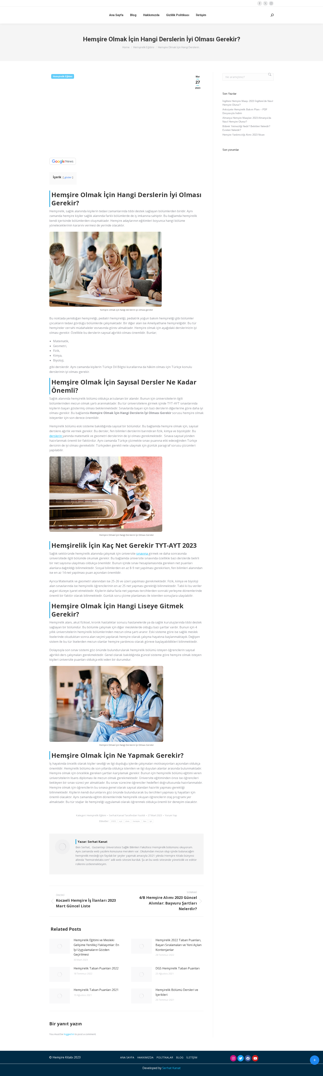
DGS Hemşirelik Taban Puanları (178, 968)
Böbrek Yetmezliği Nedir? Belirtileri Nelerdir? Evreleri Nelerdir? (246, 128)
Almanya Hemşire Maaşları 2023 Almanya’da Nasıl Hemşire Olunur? (246, 120)
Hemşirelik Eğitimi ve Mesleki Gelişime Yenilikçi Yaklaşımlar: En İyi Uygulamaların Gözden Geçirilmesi (96, 947)
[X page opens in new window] (265, 3)
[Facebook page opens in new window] (259, 3)
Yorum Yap (171, 815)
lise (144, 821)
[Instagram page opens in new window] (271, 3)
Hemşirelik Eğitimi (62, 76)
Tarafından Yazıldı (127, 815)
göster (68, 177)
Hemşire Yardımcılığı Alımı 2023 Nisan (243, 134)
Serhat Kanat (171, 1068)
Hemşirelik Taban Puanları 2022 (96, 968)
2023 (113, 821)
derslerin (56, 436)
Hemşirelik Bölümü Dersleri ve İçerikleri (177, 992)
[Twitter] (240, 1058)
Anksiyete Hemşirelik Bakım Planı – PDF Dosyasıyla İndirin (244, 111)
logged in (69, 1034)
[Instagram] (233, 1058)
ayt (120, 821)
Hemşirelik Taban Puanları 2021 (96, 990)
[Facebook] (248, 1058)
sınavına (142, 553)
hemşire (136, 821)
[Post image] (59, 946)
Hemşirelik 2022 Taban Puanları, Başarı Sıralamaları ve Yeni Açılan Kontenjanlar (179, 945)
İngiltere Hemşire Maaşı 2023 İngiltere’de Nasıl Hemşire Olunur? (247, 103)
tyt (151, 821)
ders (127, 821)
